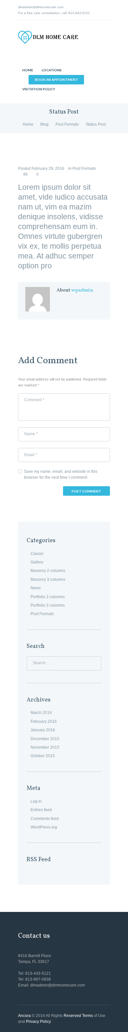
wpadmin (82, 290)
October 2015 (43, 756)
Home (28, 124)
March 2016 (41, 712)
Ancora (24, 1015)
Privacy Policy (38, 1021)
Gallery (37, 562)
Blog (44, 124)
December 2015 (45, 739)
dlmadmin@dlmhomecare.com (40, 7)
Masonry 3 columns (48, 579)
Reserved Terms (78, 1015)
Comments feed (45, 818)
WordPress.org (44, 827)
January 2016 (43, 730)
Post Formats (67, 124)
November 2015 (45, 747)
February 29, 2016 (48, 168)
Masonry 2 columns (48, 570)
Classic (37, 553)
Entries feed (41, 810)
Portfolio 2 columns (48, 597)
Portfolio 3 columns (48, 605)
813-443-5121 (79, 13)
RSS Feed (39, 859)
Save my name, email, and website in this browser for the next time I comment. (60, 474)
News (36, 588)
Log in (36, 801)
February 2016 (44, 721)
